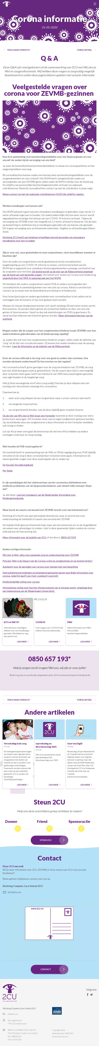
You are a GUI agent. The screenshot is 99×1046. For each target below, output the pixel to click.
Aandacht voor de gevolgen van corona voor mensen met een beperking (40, 566)
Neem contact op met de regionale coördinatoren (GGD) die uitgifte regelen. (44, 194)
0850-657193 (68, 537)
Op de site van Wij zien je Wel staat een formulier (29, 415)
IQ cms (65, 1036)
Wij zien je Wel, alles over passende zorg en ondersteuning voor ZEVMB (41, 555)
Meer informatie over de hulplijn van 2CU (24, 537)
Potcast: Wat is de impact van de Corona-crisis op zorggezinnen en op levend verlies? (47, 561)
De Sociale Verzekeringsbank (18, 465)
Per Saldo (8, 470)
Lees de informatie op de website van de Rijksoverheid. (41, 346)
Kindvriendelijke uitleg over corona (21, 581)
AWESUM (69, 1033)
